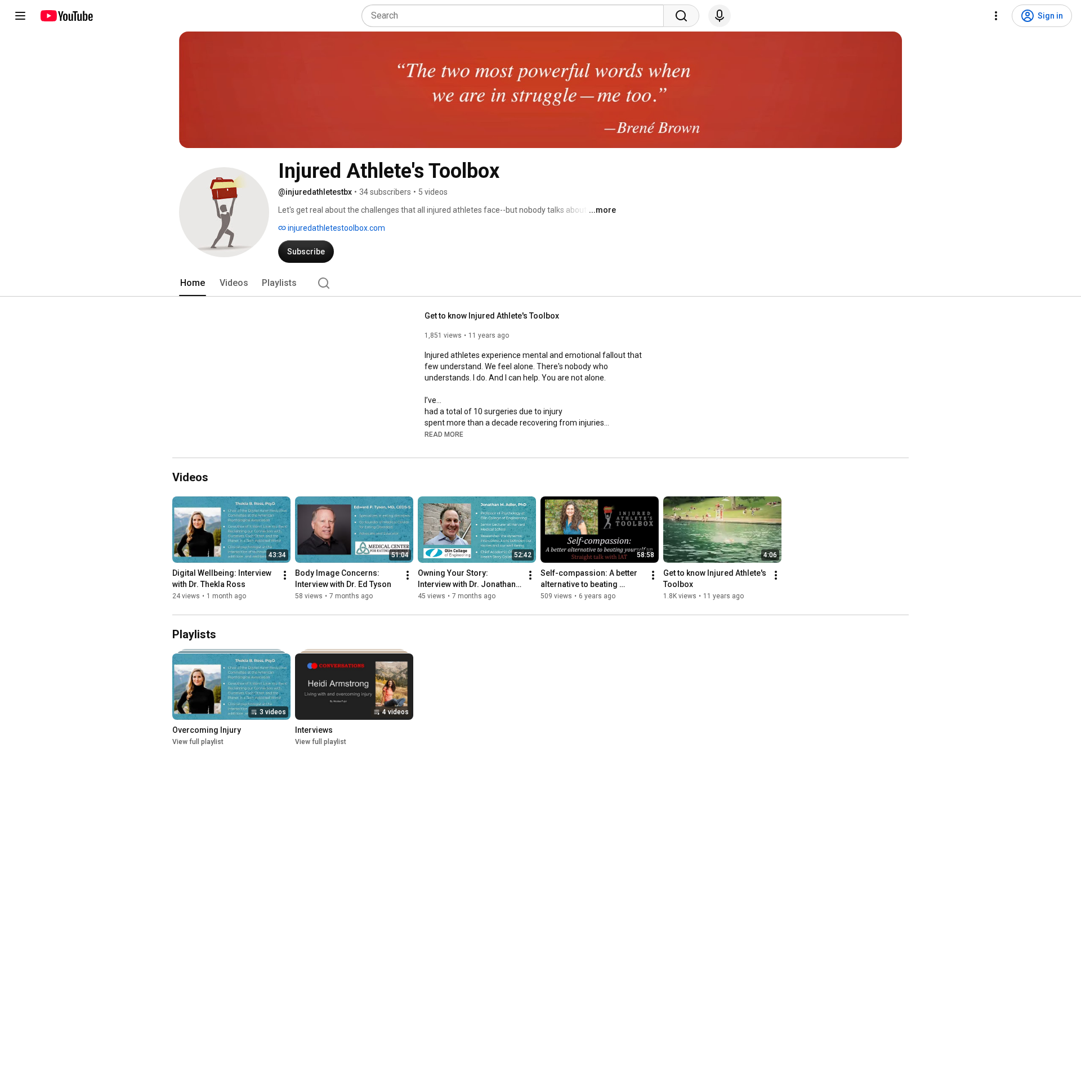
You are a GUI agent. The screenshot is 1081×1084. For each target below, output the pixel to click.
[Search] (681, 16)
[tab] (192, 283)
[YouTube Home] (66, 16)
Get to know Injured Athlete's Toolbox (492, 315)
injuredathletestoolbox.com (335, 227)
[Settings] (996, 16)
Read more (444, 434)
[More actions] (285, 575)
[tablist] (540, 283)
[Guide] (20, 16)
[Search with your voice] (719, 16)
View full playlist (198, 742)
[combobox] (516, 16)
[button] (444, 434)
